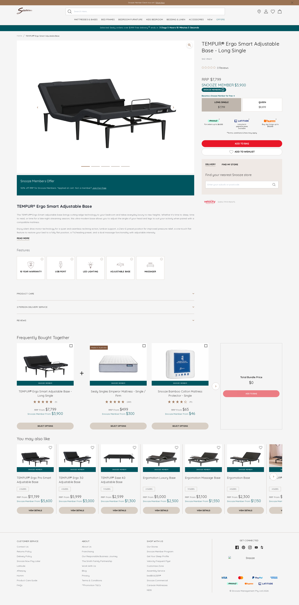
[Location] (259, 11)
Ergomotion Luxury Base (159, 478)
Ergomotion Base (238, 478)
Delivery (210, 164)
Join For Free (99, 188)
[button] (105, 106)
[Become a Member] (265, 11)
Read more (23, 238)
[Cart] (279, 11)
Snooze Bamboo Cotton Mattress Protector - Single (180, 393)
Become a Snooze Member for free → (218, 96)
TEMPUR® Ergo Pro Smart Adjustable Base (34, 480)
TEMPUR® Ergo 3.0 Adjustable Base (71, 480)
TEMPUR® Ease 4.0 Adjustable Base (113, 480)
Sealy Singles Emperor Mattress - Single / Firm (118, 393)
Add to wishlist (245, 151)
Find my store (230, 164)
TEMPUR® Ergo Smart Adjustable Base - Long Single (45, 393)
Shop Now (158, 2)
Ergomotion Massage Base (203, 478)
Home (19, 36)
